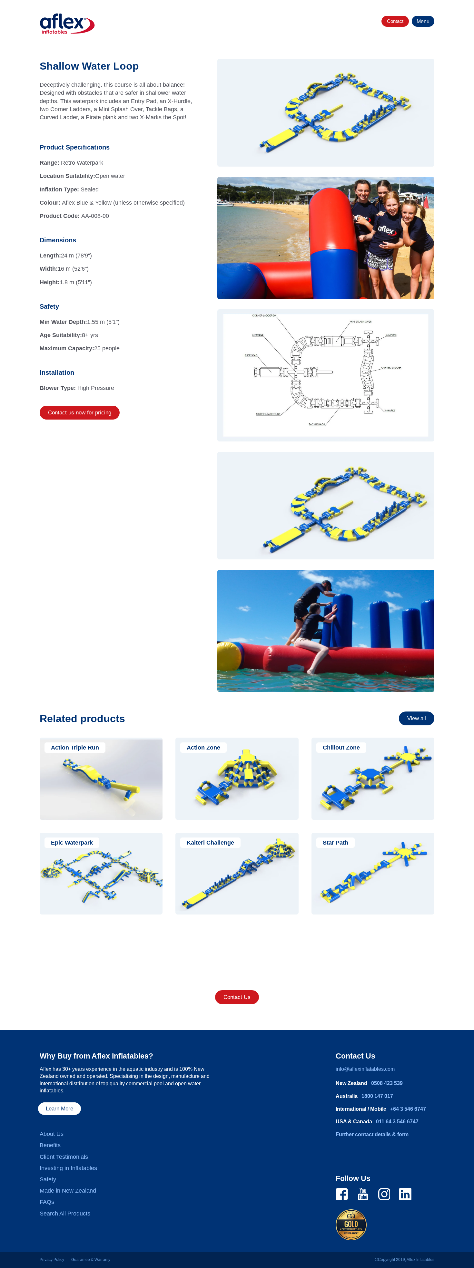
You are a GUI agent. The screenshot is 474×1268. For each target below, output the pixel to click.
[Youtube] (363, 1194)
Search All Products (65, 1213)
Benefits (50, 1145)
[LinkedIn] (405, 1194)
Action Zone (203, 747)
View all (416, 718)
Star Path (335, 842)
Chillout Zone (341, 747)
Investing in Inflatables (68, 1168)
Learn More (59, 1109)
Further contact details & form (372, 1134)
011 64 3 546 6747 (397, 1121)
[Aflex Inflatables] (67, 23)
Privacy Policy (52, 1259)
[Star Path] (372, 874)
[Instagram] (384, 1194)
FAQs (47, 1202)
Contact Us (237, 997)
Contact (395, 21)
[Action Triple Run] (101, 778)
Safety (48, 1179)
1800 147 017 (377, 1096)
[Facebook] (342, 1194)
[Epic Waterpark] (101, 874)
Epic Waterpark (72, 842)
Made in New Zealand (68, 1190)
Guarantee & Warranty (90, 1259)
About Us (52, 1134)
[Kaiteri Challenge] (236, 874)
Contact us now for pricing (79, 413)
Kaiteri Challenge (210, 842)
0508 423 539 (387, 1083)
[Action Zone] (236, 778)
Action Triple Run (75, 747)
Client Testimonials (64, 1157)
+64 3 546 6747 (408, 1109)
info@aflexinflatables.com (365, 1069)
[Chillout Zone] (372, 778)
